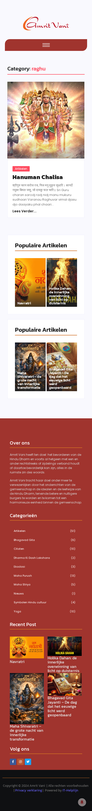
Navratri (24, 303)
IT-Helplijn (70, 790)
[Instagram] (20, 762)
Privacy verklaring (28, 790)
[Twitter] (28, 762)
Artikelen (21, 169)
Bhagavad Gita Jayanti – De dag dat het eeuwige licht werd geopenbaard (61, 378)
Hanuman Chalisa (38, 177)
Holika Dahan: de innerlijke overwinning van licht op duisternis (60, 295)
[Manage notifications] (82, 802)
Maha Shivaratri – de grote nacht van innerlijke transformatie (29, 380)
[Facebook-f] (13, 762)
